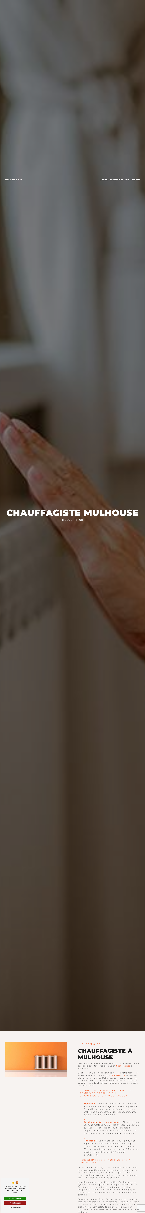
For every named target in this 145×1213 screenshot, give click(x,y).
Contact (136, 180)
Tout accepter (15, 1198)
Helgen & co (13, 179)
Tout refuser (16, 1203)
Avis (127, 180)
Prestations (116, 180)
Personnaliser (15, 1207)
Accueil (104, 180)
